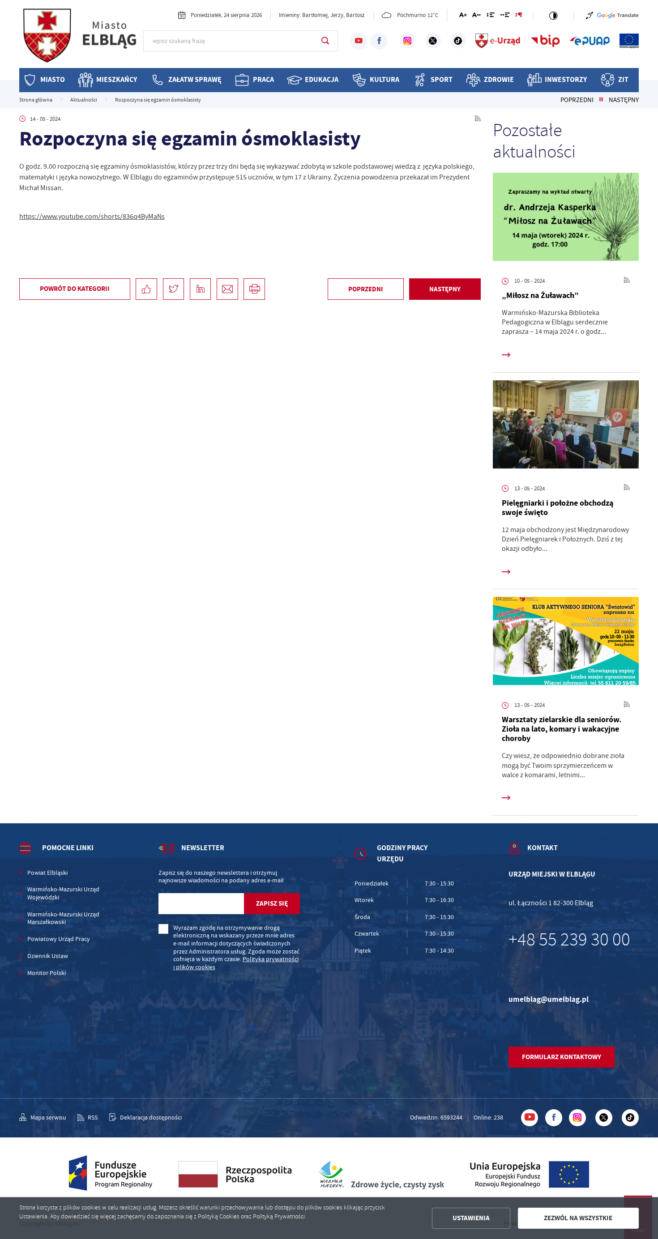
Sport (442, 79)
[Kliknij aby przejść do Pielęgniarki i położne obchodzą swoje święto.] (566, 426)
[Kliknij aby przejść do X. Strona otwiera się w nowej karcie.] (432, 40)
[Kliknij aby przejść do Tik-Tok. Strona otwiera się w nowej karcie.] (458, 40)
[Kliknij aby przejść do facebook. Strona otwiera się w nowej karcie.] (379, 41)
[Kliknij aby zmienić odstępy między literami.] (476, 16)
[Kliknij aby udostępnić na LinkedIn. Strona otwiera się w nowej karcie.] (200, 289)
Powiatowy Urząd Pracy (58, 939)
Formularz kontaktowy (561, 1056)
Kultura (384, 79)
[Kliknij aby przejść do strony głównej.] (81, 40)
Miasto (52, 79)
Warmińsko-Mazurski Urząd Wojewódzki (63, 893)
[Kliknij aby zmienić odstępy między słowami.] (504, 16)
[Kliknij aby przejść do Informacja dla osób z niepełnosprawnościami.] (589, 15)
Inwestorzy (566, 79)
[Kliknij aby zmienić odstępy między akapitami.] (518, 16)
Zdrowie (499, 79)
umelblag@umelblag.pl (548, 999)
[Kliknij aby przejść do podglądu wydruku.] (254, 289)
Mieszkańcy (116, 79)
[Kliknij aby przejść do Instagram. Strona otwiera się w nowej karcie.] (407, 40)
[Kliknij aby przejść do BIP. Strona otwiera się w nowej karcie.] (545, 40)
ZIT (623, 79)
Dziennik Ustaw (47, 956)
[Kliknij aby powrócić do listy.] (601, 100)
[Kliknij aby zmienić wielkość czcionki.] (462, 16)
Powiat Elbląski (47, 873)
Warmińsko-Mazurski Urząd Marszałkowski (63, 918)
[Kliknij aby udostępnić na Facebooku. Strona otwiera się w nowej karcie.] (146, 289)
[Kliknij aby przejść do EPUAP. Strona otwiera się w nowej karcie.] (590, 40)
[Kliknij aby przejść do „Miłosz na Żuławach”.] (566, 219)
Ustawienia (471, 1217)
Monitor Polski (46, 973)
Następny (624, 100)
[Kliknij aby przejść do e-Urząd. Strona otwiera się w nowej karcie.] (498, 40)
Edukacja (321, 79)
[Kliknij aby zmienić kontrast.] (553, 15)
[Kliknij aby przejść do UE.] (629, 40)
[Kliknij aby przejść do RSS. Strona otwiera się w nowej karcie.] (478, 119)
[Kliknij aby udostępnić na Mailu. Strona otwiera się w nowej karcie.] (227, 289)
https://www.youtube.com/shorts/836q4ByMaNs (92, 216)
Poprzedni (577, 100)
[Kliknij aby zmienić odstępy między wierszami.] (490, 16)
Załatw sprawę (195, 79)
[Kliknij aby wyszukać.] (325, 41)
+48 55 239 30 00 (569, 939)
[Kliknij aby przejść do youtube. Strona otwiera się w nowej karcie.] (358, 41)
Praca (263, 79)
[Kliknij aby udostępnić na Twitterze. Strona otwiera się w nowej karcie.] (173, 289)
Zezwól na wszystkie (578, 1217)
